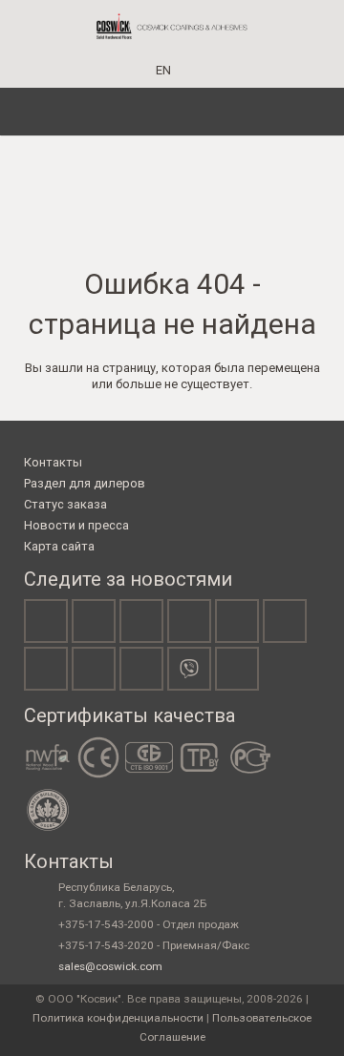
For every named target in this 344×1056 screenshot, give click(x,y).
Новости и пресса (76, 525)
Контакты (53, 462)
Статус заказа (65, 504)
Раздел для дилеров (84, 483)
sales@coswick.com (110, 966)
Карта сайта (59, 546)
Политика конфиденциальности (118, 1018)
